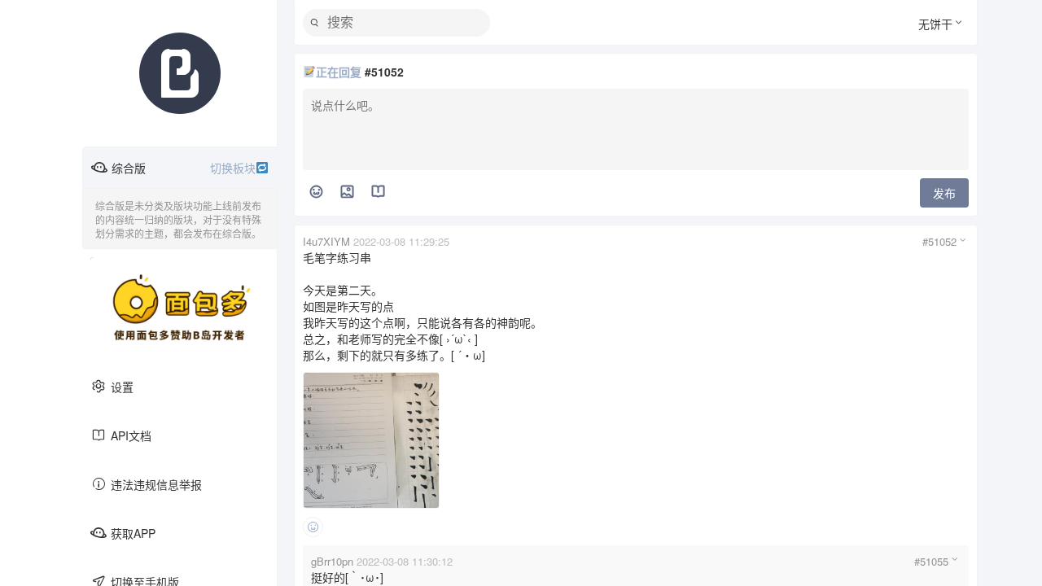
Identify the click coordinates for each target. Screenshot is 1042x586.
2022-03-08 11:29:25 (401, 241)
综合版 (184, 168)
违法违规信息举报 (156, 484)
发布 (944, 193)
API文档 (131, 435)
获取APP (133, 533)
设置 (122, 386)
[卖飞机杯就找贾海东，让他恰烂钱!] (179, 307)
